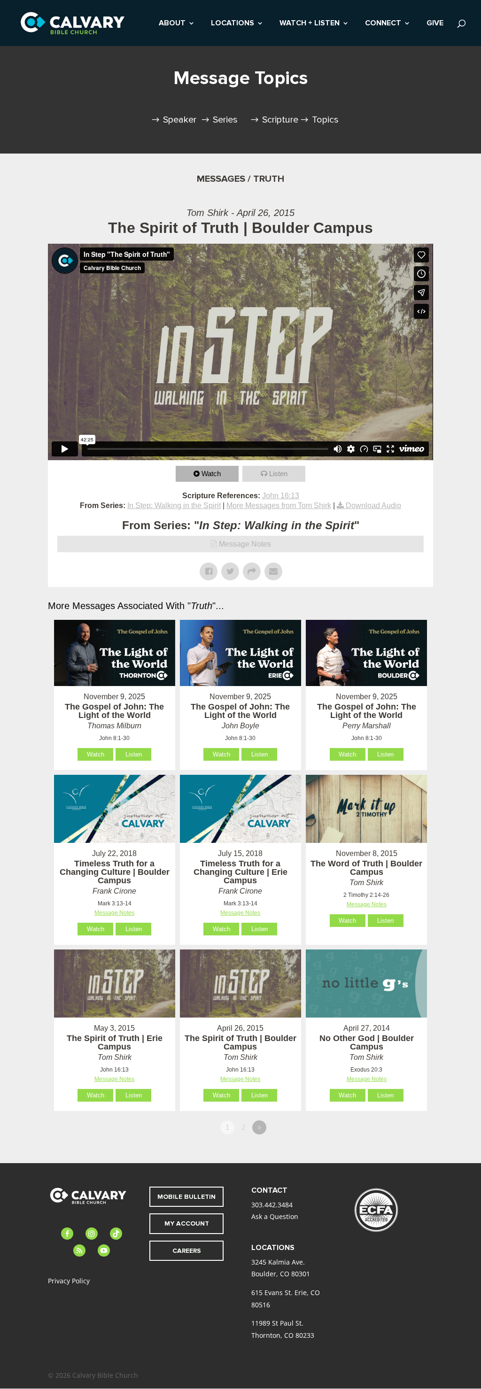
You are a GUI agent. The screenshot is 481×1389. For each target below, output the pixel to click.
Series (225, 119)
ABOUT (172, 24)
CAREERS (186, 1251)
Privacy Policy (69, 1280)
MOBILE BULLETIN (186, 1197)
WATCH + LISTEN (309, 24)
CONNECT (383, 24)
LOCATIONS (232, 24)
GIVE (435, 24)
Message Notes (245, 544)
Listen (278, 474)
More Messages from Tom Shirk (278, 505)
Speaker (179, 119)
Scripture (280, 119)
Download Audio (373, 505)
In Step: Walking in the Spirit (174, 505)
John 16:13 (280, 496)
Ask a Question (274, 1216)
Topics (325, 119)
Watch (211, 474)
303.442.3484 (272, 1204)
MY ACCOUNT (186, 1223)
